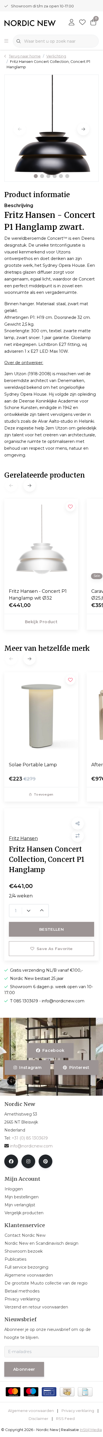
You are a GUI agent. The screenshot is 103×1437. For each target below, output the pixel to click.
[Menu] (6, 41)
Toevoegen (43, 794)
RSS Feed (65, 1419)
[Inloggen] (71, 22)
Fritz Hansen (23, 838)
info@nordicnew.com (31, 1146)
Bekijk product (41, 621)
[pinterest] (45, 1161)
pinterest (79, 1067)
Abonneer (24, 1369)
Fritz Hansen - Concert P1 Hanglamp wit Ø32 (38, 595)
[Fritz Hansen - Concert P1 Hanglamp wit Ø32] (41, 541)
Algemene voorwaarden (31, 1411)
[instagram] (28, 1161)
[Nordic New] (30, 23)
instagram (30, 1067)
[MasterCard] (13, 1391)
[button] (36, 176)
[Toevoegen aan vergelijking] (78, 836)
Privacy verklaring (78, 1411)
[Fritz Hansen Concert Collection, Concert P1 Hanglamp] (51, 128)
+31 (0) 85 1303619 (30, 1138)
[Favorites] (82, 22)
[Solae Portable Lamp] (41, 714)
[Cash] (67, 1391)
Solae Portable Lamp (33, 764)
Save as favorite (54, 948)
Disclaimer (38, 1419)
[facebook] (11, 1161)
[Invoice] (85, 1391)
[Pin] (49, 1391)
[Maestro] (31, 1391)
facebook (53, 1050)
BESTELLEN (51, 929)
